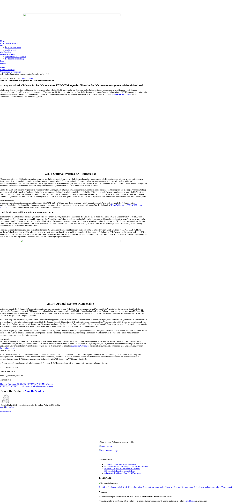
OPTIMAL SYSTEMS (121, 94)
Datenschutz (10, 407)
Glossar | (18, 3)
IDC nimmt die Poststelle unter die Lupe (119, 471)
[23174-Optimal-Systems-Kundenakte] (70, 241)
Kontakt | (26, 3)
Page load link (5, 411)
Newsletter (34, 3)
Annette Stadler (27, 78)
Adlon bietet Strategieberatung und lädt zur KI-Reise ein (126, 466)
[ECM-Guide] (71, 15)
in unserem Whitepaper (80, 346)
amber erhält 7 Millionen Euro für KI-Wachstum (122, 473)
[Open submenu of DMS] (6, 46)
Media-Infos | (9, 3)
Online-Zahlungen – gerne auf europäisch (120, 464)
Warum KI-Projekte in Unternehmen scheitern (122, 469)
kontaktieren (190, 501)
